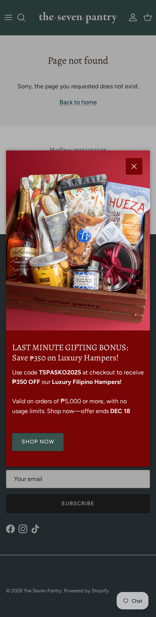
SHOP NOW (38, 441)
